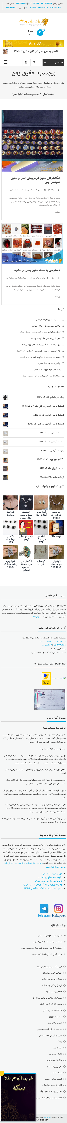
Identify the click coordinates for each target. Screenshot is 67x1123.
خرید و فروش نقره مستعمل (50, 1035)
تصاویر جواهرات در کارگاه (50, 1092)
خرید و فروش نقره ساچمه (51, 874)
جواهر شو (57, 1048)
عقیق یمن (10, 190)
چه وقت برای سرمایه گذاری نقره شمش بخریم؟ (42, 885)
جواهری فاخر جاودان (35, 190)
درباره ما (36, 617)
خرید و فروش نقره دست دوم (49, 1029)
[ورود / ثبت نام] (26, 62)
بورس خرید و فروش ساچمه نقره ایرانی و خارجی (39, 357)
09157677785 (31, 7)
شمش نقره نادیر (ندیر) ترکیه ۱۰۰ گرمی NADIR (43, 888)
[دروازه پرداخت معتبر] (46, 679)
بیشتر (57, 212)
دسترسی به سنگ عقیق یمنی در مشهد (37, 270)
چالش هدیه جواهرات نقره (49, 363)
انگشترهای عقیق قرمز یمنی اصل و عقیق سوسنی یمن (35, 180)
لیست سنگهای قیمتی (53, 1079)
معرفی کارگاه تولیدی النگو (51, 1004)
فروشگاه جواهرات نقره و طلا (49, 967)
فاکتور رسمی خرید (54, 992)
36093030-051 (55, 7)
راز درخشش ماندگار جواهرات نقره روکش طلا (41, 345)
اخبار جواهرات (55, 1054)
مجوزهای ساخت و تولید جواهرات (47, 998)
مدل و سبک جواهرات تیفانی (48, 320)
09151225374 (34, 3)
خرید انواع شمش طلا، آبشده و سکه (45, 338)
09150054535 (21, 3)
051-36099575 (59, 642)
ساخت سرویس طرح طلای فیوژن (46, 326)
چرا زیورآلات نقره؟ (54, 1067)
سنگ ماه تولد (56, 1073)
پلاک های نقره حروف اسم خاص (47, 370)
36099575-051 (46, 3)
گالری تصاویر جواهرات (52, 1085)
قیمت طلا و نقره (55, 1023)
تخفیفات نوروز (55, 1017)
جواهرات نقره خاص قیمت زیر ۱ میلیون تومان (41, 376)
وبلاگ (59, 1042)
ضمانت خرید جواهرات (52, 973)
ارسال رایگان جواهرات (52, 985)
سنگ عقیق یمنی (20, 278)
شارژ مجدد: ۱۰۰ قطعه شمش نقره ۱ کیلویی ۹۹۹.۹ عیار (38, 351)
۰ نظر (54, 278)
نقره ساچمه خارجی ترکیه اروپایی (48, 881)
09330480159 (43, 7)
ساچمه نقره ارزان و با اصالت (50, 877)
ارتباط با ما (47, 645)
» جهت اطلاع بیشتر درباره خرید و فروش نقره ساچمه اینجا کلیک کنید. (35, 865)
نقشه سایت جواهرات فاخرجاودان (47, 1098)
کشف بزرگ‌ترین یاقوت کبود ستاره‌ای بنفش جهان (40, 332)
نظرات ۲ (52, 190)
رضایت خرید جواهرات (52, 979)
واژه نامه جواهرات (54, 1060)
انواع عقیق (19, 190)
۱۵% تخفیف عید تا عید (52, 1010)
